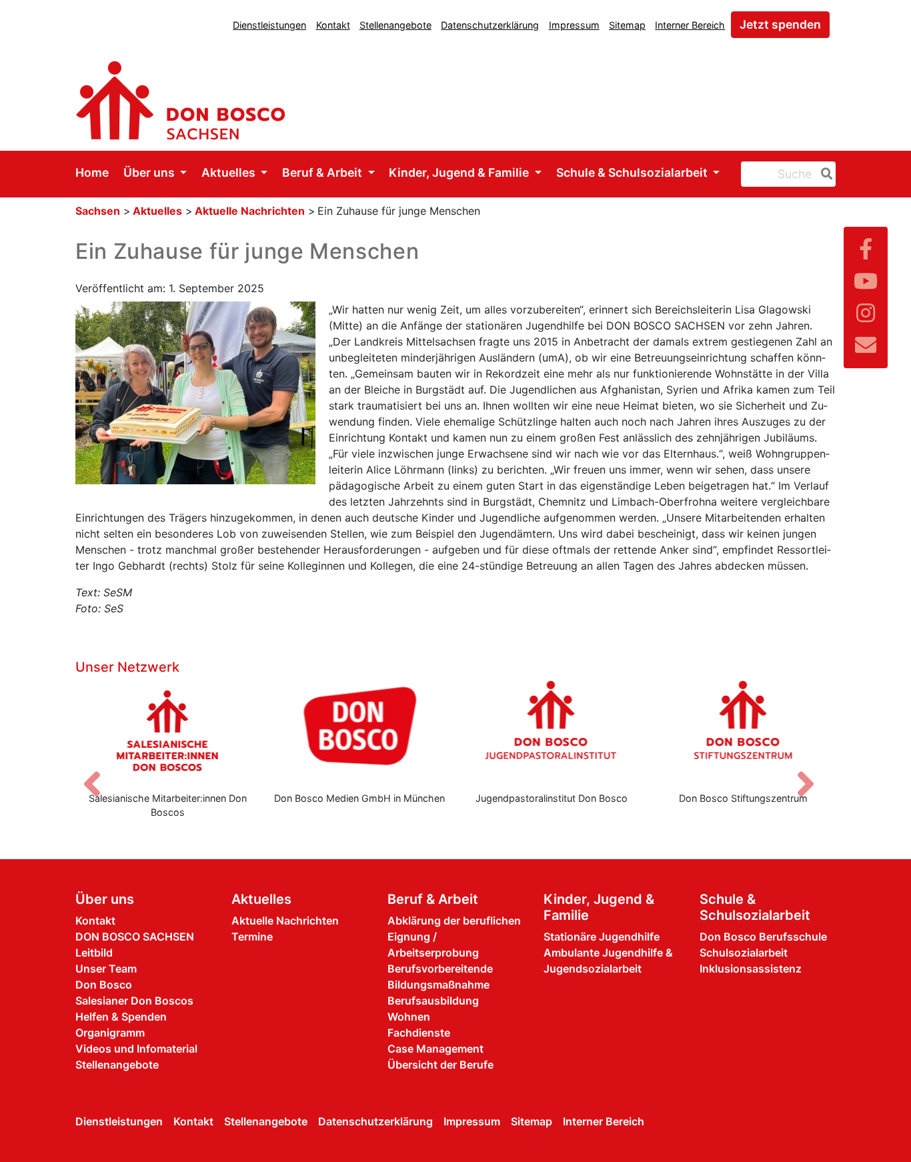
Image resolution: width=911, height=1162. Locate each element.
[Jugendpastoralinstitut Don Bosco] (551, 730)
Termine (252, 936)
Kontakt (333, 25)
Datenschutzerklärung (490, 25)
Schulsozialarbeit (744, 952)
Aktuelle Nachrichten (250, 210)
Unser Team (106, 968)
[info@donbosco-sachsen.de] (865, 345)
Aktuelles (229, 172)
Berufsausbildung (433, 1000)
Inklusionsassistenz (751, 968)
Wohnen (408, 1016)
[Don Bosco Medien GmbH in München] (360, 730)
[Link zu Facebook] (865, 249)
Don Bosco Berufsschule (763, 936)
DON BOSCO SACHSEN (134, 936)
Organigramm (110, 1032)
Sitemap (627, 25)
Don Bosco (103, 984)
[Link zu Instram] (865, 313)
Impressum (574, 25)
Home (92, 172)
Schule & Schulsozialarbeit (633, 172)
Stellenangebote (395, 25)
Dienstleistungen (269, 25)
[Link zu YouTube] (866, 281)
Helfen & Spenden (121, 1016)
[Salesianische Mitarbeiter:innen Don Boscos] (168, 730)
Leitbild (94, 952)
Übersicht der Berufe (440, 1064)
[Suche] (824, 174)
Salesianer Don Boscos (134, 1000)
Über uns (150, 172)
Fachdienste (418, 1032)
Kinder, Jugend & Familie (460, 172)
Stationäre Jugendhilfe (602, 936)
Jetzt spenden (780, 24)
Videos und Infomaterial (136, 1048)
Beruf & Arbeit (323, 172)
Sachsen (97, 210)
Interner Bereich (690, 25)
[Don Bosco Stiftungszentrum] (743, 730)
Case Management (435, 1048)
